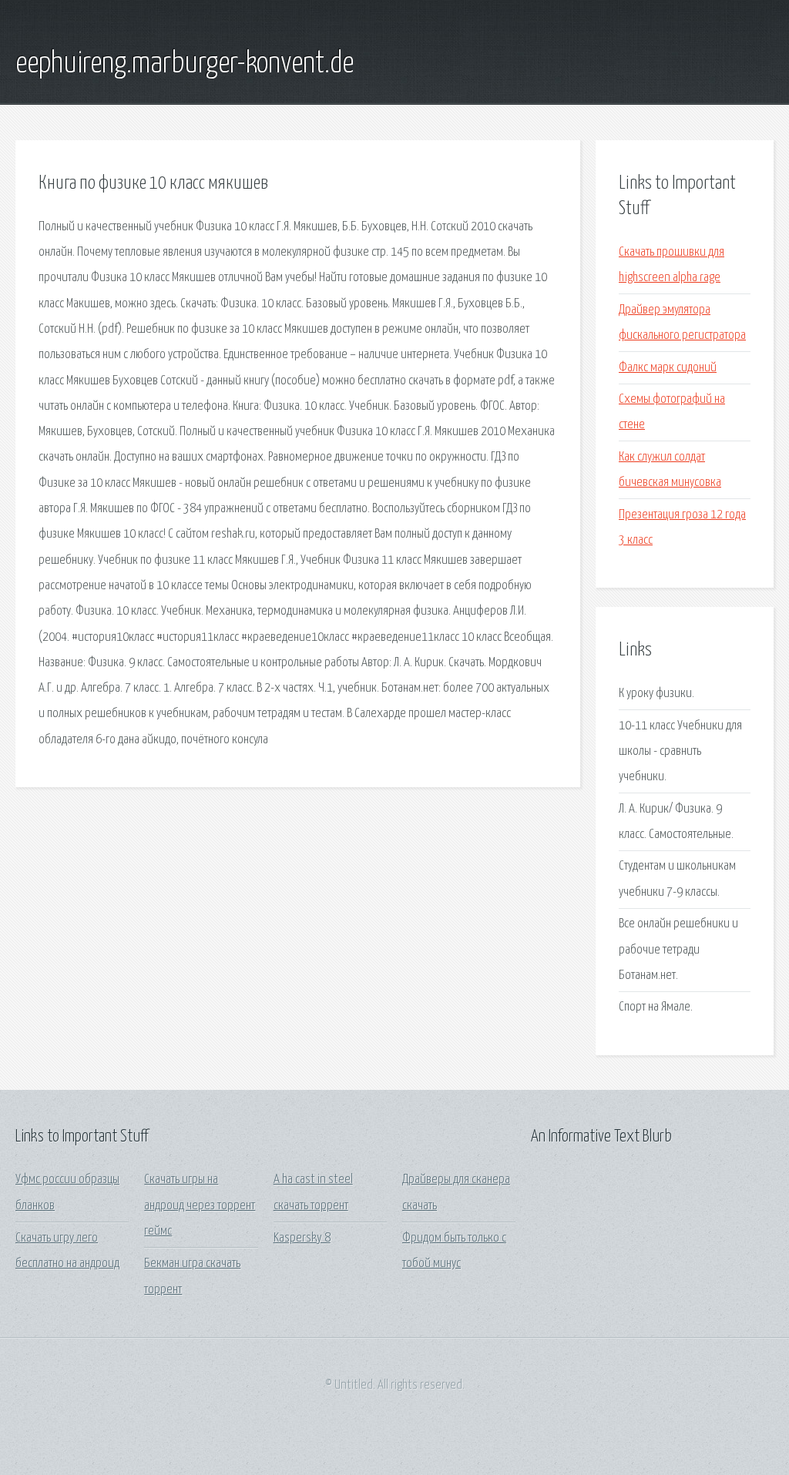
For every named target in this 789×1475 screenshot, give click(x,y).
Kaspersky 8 (302, 1238)
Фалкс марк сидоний (668, 367)
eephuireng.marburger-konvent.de (184, 64)
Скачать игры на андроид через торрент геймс (199, 1205)
